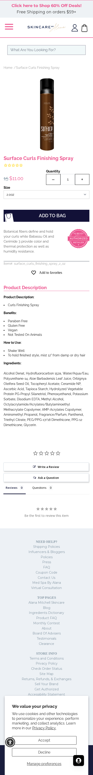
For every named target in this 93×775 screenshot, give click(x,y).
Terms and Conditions (47, 658)
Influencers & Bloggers (46, 552)
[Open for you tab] (78, 760)
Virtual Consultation (46, 588)
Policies (47, 557)
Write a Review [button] (48, 467)
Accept (44, 740)
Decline (44, 752)
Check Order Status (46, 669)
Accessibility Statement (46, 694)
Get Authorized (47, 689)
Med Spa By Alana (46, 583)
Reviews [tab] (11, 488)
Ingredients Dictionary (46, 613)
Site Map (46, 674)
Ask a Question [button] (48, 478)
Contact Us (46, 578)
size (7, 188)
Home (8, 67)
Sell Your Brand (46, 684)
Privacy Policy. (44, 728)
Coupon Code (46, 572)
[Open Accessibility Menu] (10, 742)
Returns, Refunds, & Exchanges (46, 679)
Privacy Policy (47, 663)
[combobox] (46, 50)
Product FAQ (46, 618)
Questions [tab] (39, 488)
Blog (46, 608)
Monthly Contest (46, 623)
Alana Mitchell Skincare (46, 603)
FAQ (46, 567)
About (46, 628)
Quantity (53, 171)
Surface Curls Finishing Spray (38, 67)
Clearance (46, 644)
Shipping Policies (46, 547)
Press (46, 562)
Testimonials (46, 639)
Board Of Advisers (47, 633)
